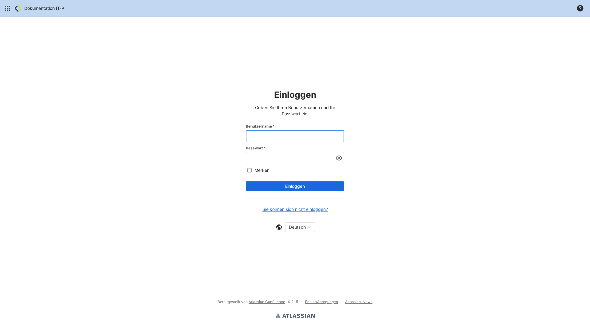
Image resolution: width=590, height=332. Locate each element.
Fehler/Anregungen (321, 301)
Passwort (256, 148)
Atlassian (295, 315)
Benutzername (260, 126)
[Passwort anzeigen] (339, 158)
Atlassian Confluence (267, 301)
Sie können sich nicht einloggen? (295, 209)
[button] (7, 8)
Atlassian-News (358, 301)
